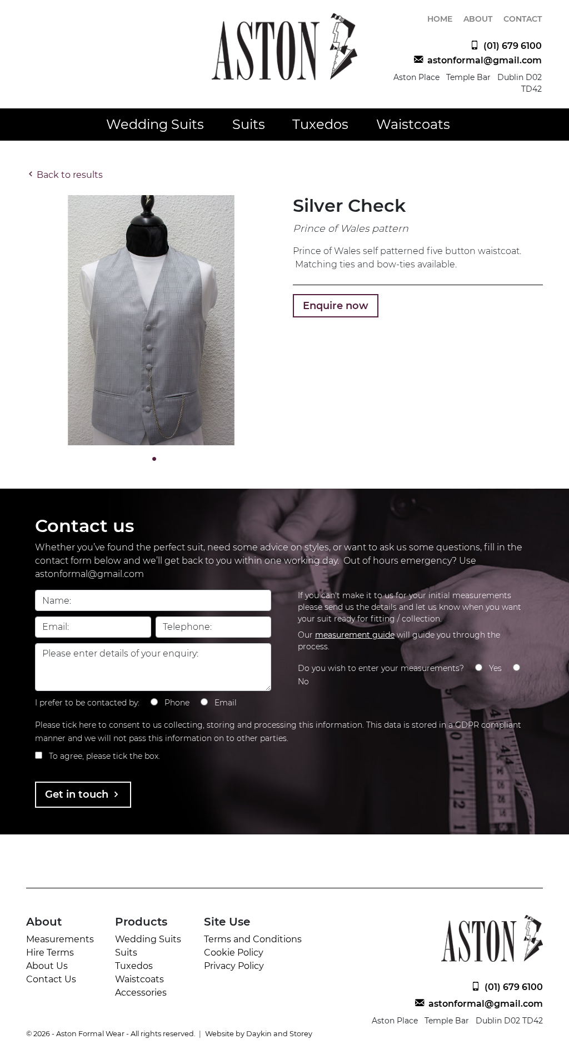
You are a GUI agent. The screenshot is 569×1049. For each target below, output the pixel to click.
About (477, 19)
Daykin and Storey (279, 1034)
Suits (248, 124)
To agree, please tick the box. (104, 756)
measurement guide (355, 635)
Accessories (141, 992)
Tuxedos (320, 124)
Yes (495, 668)
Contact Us (51, 979)
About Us (47, 966)
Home (439, 19)
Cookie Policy (233, 952)
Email (225, 703)
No (303, 682)
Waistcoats (413, 124)
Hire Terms (50, 952)
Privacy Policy (234, 966)
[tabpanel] (151, 320)
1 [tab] (151, 459)
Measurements (60, 939)
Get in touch (78, 794)
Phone (176, 703)
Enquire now (335, 306)
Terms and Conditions (253, 939)
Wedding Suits (155, 124)
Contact (522, 19)
